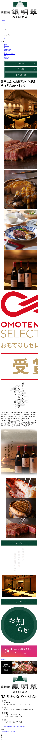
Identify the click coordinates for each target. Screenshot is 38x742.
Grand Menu (7, 49)
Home (6, 44)
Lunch (6, 47)
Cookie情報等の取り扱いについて (14, 726)
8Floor (6, 55)
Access (6, 58)
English (3, 20)
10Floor (6, 57)
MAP (5, 38)
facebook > (4, 659)
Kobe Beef (7, 50)
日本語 (3, 23)
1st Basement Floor (9, 54)
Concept (6, 46)
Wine (5, 52)
